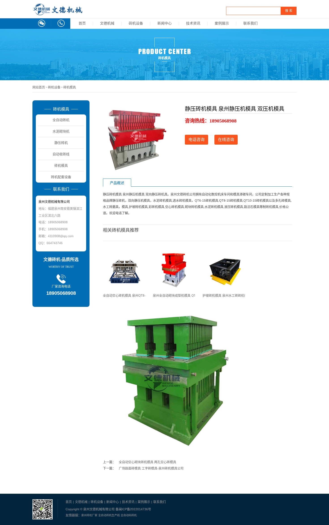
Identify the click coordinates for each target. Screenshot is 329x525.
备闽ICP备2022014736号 (133, 509)
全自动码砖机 (129, 515)
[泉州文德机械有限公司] (58, 14)
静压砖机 (61, 143)
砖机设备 (136, 23)
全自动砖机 (61, 120)
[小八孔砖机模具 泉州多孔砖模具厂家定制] (174, 377)
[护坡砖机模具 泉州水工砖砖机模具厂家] (224, 270)
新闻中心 (164, 23)
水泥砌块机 (61, 131)
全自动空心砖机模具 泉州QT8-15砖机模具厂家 (135, 295)
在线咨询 (226, 139)
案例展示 (222, 23)
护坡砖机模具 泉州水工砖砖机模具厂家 (230, 295)
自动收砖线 (61, 154)
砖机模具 (69, 87)
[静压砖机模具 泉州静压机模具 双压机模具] (136, 138)
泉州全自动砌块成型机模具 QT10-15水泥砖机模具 (188, 295)
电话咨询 (196, 139)
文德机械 (107, 23)
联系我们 (250, 23)
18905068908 (223, 121)
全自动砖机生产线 (109, 515)
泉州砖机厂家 (89, 515)
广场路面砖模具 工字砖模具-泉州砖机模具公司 (151, 468)
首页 (82, 23)
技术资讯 (193, 23)
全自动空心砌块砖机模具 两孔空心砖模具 (147, 462)
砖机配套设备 (61, 177)
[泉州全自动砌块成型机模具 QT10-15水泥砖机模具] (174, 270)
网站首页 (38, 87)
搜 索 (288, 10)
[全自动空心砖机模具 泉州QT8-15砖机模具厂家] (124, 270)
